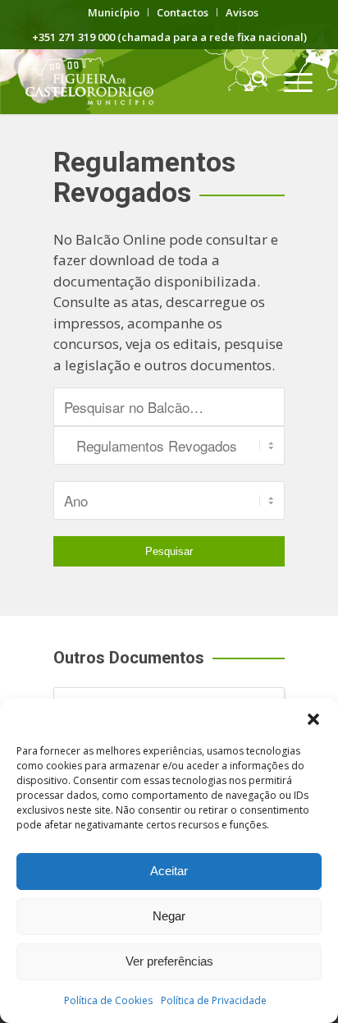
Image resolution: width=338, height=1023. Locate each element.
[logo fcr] (140, 81)
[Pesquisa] (251, 81)
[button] (313, 719)
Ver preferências (169, 961)
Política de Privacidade (214, 1000)
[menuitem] (114, 12)
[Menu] (290, 81)
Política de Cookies (108, 1000)
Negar (169, 916)
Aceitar (169, 871)
